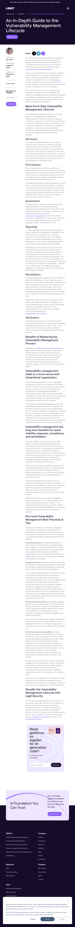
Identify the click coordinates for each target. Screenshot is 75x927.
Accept (47, 919)
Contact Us (42, 859)
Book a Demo (12, 37)
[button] (68, 8)
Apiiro (40, 876)
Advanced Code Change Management (19, 852)
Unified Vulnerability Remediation (17, 837)
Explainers (21, 14)
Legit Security (10, 14)
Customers (42, 841)
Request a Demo (54, 814)
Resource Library (11, 872)
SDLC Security (11, 892)
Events (40, 855)
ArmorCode (42, 872)
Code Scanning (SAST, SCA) (15, 841)
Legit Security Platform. (34, 719)
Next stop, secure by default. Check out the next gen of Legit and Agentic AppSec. (35, 2)
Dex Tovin (9, 58)
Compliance (10, 855)
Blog (7, 868)
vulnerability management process (48, 348)
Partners (41, 837)
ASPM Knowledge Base (14, 888)
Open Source (10, 876)
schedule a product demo (41, 717)
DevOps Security (11, 896)
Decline (62, 919)
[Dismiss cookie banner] (68, 901)
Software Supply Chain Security (16, 848)
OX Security (42, 868)
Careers (41, 848)
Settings (32, 919)
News (40, 852)
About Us (41, 844)
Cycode (41, 879)
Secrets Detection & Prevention (16, 844)
